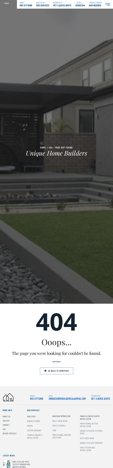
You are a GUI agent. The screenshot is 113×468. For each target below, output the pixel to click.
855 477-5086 (26, 4)
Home (43, 147)
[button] (56, 370)
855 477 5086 (36, 397)
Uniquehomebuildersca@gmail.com (67, 398)
